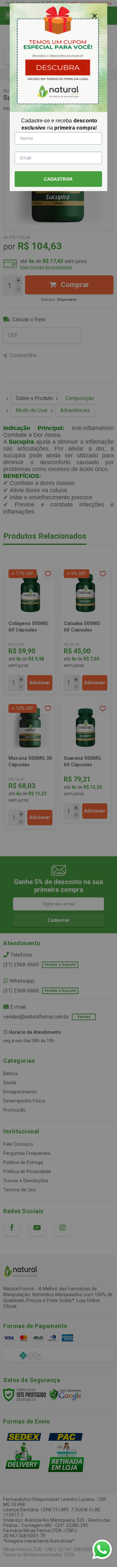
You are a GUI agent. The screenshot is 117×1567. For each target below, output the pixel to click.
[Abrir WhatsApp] (102, 1549)
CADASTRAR (58, 179)
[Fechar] (94, 16)
